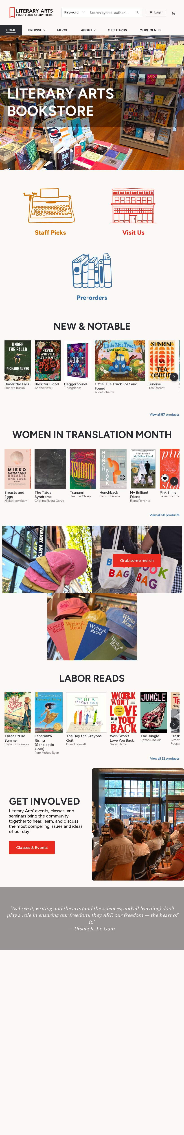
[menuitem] (11, 30)
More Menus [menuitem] (150, 30)
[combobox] (75, 12)
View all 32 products (165, 758)
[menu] (92, 30)
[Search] (137, 12)
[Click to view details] (17, 360)
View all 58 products (165, 515)
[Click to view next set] (10, 377)
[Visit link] (50, 210)
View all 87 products (165, 414)
